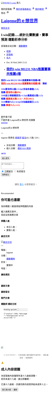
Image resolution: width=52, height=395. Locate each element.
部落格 (9, 54)
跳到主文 (5, 28)
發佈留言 (5, 175)
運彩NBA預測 (24, 148)
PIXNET (13, 355)
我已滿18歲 (6, 390)
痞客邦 (18, 138)
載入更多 (5, 158)
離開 (15, 390)
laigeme (4, 123)
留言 (24, 138)
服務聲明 (29, 358)
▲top (3, 153)
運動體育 (23, 46)
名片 (8, 58)
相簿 (8, 51)
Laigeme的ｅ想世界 (19, 20)
